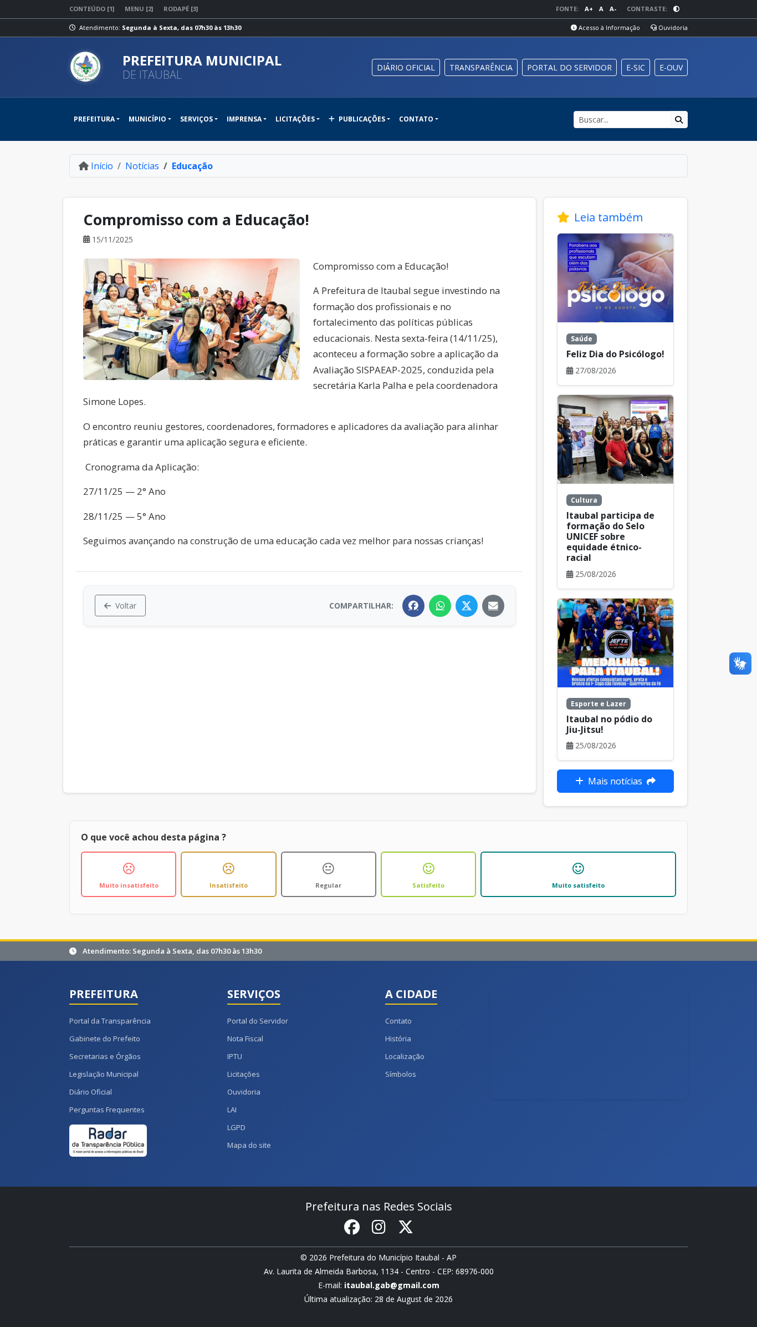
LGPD (236, 1127)
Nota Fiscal (245, 1039)
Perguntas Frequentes (107, 1110)
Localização (404, 1056)
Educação (192, 166)
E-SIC (635, 67)
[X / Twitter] (467, 606)
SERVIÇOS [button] (196, 119)
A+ (589, 8)
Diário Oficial (90, 1092)
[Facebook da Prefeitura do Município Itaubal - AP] (352, 1227)
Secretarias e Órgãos (105, 1056)
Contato (398, 1021)
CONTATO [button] (416, 119)
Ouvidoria (672, 27)
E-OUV (671, 67)
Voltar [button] (125, 605)
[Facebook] (413, 606)
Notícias (142, 166)
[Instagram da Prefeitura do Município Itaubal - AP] (379, 1227)
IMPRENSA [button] (244, 119)
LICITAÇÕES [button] (295, 119)
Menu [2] (139, 8)
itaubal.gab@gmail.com (391, 1285)
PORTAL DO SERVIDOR (569, 67)
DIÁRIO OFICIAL (406, 67)
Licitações (243, 1074)
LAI (232, 1110)
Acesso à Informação (608, 27)
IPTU (234, 1056)
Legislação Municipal (104, 1074)
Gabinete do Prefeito (104, 1039)
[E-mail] (493, 606)
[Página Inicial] (91, 67)
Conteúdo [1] (91, 8)
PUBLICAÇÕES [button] (361, 119)
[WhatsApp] (440, 606)
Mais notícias (615, 781)
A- (613, 8)
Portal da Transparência (110, 1021)
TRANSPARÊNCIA (481, 67)
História (398, 1039)
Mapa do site (249, 1145)
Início (102, 166)
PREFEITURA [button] (94, 119)
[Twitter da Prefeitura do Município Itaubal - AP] (405, 1227)
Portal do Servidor (257, 1021)
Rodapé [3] (180, 8)
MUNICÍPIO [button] (147, 119)
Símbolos (400, 1074)
